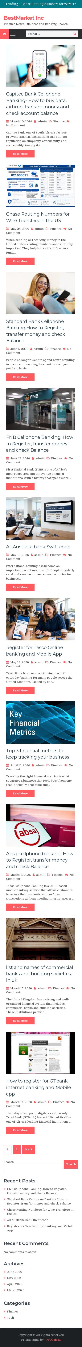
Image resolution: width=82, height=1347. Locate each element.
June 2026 (14, 1272)
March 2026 (15, 1290)
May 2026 (14, 1278)
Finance (59, 121)
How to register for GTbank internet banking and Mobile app (38, 1087)
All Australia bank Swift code (38, 547)
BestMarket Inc (24, 18)
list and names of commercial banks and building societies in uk (39, 974)
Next (28, 1149)
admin (42, 121)
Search (9, 1162)
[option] (50, 4)
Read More (20, 153)
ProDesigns (52, 1339)
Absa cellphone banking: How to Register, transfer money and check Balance (39, 860)
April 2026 (14, 1284)
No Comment (15, 125)
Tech (10, 1317)
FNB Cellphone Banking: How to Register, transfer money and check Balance (39, 443)
